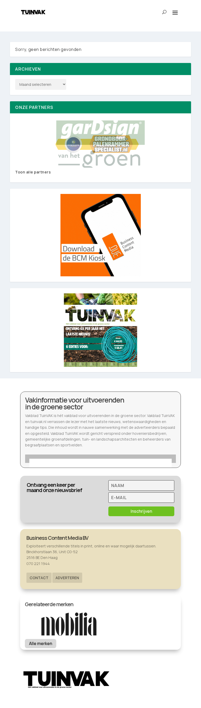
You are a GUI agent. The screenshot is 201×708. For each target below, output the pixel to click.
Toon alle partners (33, 172)
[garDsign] (100, 144)
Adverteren (67, 577)
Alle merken (40, 643)
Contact (39, 577)
